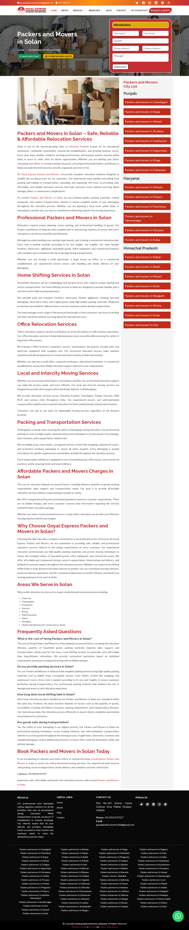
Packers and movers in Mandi (153, 883)
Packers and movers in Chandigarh (146, 102)
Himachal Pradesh (79, 146)
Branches (94, 10)
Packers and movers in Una (141, 324)
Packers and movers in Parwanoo (153, 868)
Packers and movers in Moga (142, 160)
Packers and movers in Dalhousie (75, 883)
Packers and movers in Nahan (143, 257)
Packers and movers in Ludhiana (114, 891)
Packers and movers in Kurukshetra (154, 864)
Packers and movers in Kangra (75, 910)
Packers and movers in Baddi (142, 266)
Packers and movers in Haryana (144, 230)
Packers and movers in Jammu (74, 902)
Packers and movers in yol (153, 880)
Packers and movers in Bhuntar (75, 868)
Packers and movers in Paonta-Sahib (153, 899)
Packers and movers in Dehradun (75, 887)
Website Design (79, 927)
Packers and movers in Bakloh (114, 868)
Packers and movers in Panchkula (145, 206)
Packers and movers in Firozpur (35, 880)
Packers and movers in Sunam (153, 872)
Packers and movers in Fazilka (35, 876)
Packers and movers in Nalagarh (144, 295)
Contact (121, 10)
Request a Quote (160, 10)
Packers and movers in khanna (114, 887)
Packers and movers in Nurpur (114, 902)
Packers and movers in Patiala (35, 883)
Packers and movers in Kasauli (35, 909)
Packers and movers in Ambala (143, 187)
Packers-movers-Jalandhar (114, 876)
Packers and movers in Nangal (114, 899)
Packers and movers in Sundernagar (35, 902)
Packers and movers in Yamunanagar (153, 876)
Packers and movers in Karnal (114, 883)
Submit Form (120, 66)
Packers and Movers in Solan (44, 50)
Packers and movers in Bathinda (114, 880)
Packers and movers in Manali (143, 276)
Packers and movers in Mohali (143, 121)
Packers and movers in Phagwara (35, 887)
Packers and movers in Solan (142, 315)
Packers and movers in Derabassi (35, 872)
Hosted (92, 927)
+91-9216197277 (139, 10)
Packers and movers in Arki (75, 864)
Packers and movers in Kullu (142, 286)
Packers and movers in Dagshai (75, 880)
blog (109, 10)
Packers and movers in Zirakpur (144, 131)
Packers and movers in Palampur (153, 895)
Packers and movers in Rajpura (154, 849)
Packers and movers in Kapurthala (146, 150)
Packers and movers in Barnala (114, 872)
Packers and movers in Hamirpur (75, 899)
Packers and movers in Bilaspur (75, 872)
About (65, 10)
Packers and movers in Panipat (114, 906)
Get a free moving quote (58, 56)
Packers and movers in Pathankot (145, 170)
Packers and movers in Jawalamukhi (75, 906)
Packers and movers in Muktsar (114, 895)
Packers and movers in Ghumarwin (74, 895)
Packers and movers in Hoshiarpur (146, 140)
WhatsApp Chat (30, 56)
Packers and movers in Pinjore (143, 196)
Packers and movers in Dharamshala (74, 891)
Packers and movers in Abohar (114, 864)
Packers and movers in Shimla (143, 305)
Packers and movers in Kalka (142, 239)
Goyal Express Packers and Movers (40, 174)
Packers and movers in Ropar (142, 111)
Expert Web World (109, 927)
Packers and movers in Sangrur (114, 860)
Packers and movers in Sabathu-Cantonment (35, 897)
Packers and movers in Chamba (75, 876)
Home (54, 10)
